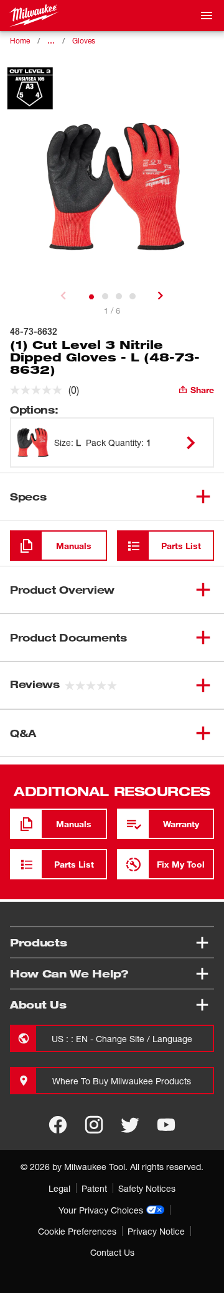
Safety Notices (146, 1188)
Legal (59, 1188)
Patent (94, 1188)
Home (20, 40)
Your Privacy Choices (100, 1210)
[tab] (91, 297)
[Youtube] (166, 1124)
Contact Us (112, 1252)
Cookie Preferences (77, 1231)
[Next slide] (160, 295)
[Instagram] (94, 1124)
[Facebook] (57, 1124)
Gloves (83, 40)
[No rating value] (39, 390)
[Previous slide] (63, 295)
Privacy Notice (156, 1231)
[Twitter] (130, 1124)
